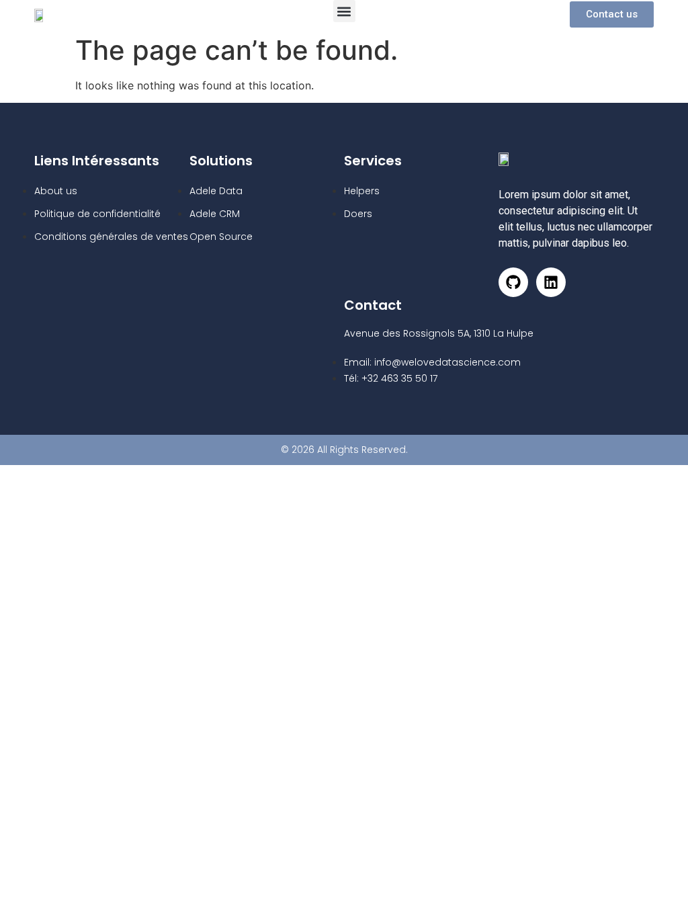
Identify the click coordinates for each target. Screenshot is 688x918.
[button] (344, 11)
